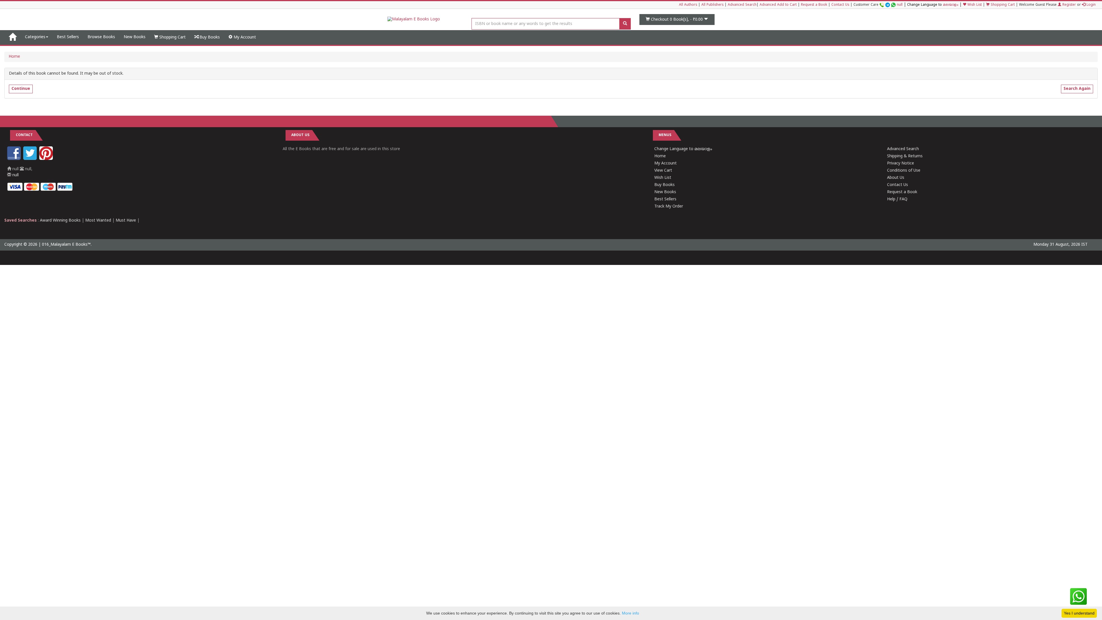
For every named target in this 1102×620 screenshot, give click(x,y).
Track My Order (668, 206)
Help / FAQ (897, 199)
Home (14, 56)
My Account (244, 37)
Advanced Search (742, 5)
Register (1068, 5)
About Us (895, 177)
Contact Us (840, 5)
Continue (20, 88)
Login (1090, 5)
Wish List (974, 5)
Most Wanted (98, 220)
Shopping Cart (1002, 5)
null (900, 5)
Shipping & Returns (905, 156)
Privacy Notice (900, 163)
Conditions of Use (903, 170)
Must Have (126, 220)
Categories (35, 37)
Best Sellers (68, 37)
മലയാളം (950, 5)
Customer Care (878, 5)
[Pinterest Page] (46, 158)
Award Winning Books (60, 220)
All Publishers (712, 5)
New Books (134, 37)
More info (630, 613)
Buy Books (209, 37)
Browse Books (101, 37)
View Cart (663, 170)
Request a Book (814, 5)
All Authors (688, 5)
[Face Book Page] (14, 158)
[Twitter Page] (30, 158)
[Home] (12, 37)
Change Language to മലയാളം (683, 149)
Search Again (1077, 88)
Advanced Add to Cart (778, 5)
